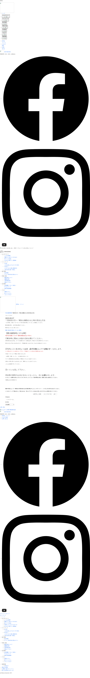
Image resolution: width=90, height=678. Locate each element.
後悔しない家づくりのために (10, 257)
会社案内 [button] (4, 29)
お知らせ (6, 665)
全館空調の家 (7, 280)
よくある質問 (7, 255)
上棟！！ (55, 394)
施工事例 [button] (4, 22)
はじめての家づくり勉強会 (10, 260)
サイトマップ (3, 615)
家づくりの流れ (7, 258)
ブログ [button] (4, 33)
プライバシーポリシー (5, 613)
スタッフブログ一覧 (47, 394)
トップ (3, 13)
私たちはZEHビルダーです (8, 670)
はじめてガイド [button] (5, 15)
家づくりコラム (7, 293)
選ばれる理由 (5, 667)
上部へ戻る (2, 407)
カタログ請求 (5, 417)
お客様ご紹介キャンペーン (8, 668)
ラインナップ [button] (5, 18)
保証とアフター (7, 282)
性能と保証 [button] (4, 25)
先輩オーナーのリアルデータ (10, 624)
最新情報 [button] (4, 36)
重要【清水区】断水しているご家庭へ (13, 330)
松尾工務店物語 (7, 288)
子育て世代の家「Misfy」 (10, 269)
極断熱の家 (6, 279)
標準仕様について (8, 277)
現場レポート (7, 291)
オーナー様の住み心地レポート (11, 274)
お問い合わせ (5, 418)
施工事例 (6, 272)
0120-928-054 (7, 51)
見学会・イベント (20, 304)
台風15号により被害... (37, 394)
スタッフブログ (7, 294)
